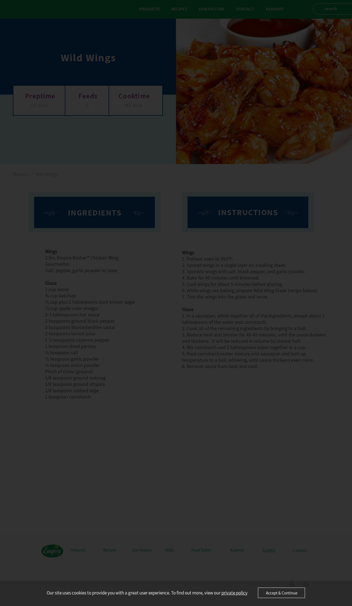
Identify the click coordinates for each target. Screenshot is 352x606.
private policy (234, 593)
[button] (281, 593)
